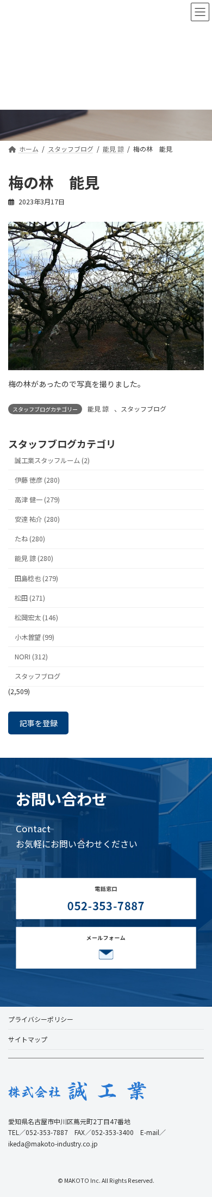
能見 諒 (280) (34, 559)
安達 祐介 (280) (37, 520)
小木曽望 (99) (34, 637)
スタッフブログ (143, 408)
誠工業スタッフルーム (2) (52, 460)
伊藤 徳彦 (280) (37, 480)
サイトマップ (27, 1039)
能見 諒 (98, 408)
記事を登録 (39, 723)
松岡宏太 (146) (36, 617)
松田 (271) (30, 598)
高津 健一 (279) (37, 499)
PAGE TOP (195, 1150)
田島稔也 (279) (36, 578)
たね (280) (30, 539)
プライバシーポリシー (40, 1019)
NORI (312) (31, 657)
